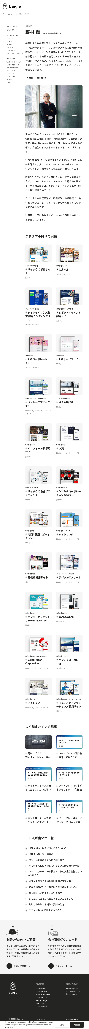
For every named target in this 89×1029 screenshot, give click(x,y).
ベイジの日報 (41, 988)
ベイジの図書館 (41, 991)
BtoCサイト (60, 407)
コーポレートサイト (63, 274)
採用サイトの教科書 (43, 994)
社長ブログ (40, 1003)
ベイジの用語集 (41, 1006)
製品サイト (60, 621)
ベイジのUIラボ (41, 997)
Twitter (29, 78)
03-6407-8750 (75, 991)
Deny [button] (62, 1025)
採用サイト (29, 278)
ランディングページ (32, 324)
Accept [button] (77, 1025)
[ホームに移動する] (13, 993)
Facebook (41, 78)
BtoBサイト (60, 364)
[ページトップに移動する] (82, 1016)
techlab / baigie (41, 1000)
